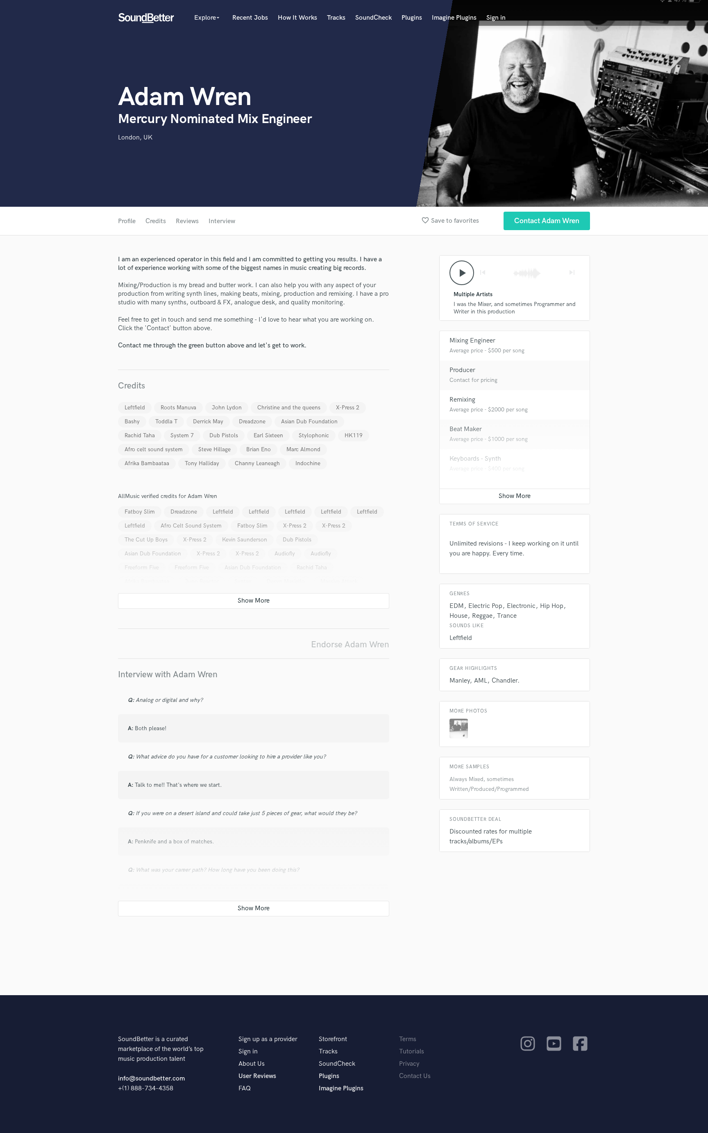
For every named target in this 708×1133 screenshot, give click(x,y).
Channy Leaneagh (257, 463)
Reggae (482, 616)
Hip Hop (551, 606)
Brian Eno (258, 449)
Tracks (336, 18)
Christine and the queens (288, 407)
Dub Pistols (223, 435)
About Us (251, 1064)
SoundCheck (373, 18)
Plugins (412, 18)
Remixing (462, 400)
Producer (462, 370)
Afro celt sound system (154, 449)
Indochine (307, 463)
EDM (456, 606)
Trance (507, 616)
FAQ (244, 1088)
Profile (127, 221)
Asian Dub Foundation (309, 421)
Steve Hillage (214, 449)
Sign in (496, 18)
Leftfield (135, 407)
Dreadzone (252, 421)
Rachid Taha (140, 435)
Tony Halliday (202, 463)
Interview (222, 221)
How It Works (297, 18)
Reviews (187, 221)
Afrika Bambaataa (147, 463)
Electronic (521, 606)
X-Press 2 (347, 407)
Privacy (409, 1064)
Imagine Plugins (454, 18)
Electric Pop (485, 606)
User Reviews (257, 1076)
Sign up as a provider (267, 1039)
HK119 (354, 435)
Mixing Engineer (472, 341)
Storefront (333, 1039)
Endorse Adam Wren (350, 645)
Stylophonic (314, 435)
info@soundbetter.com (151, 1079)
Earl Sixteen (268, 435)
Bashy (132, 421)
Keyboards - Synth (475, 459)
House (458, 616)
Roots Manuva (178, 407)
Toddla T (166, 421)
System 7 (182, 435)
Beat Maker (465, 429)
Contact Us (415, 1076)
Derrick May (208, 421)
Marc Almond (303, 449)
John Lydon (227, 407)
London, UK (135, 138)
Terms (407, 1039)
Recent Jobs (250, 18)
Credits (155, 221)
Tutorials (411, 1051)
